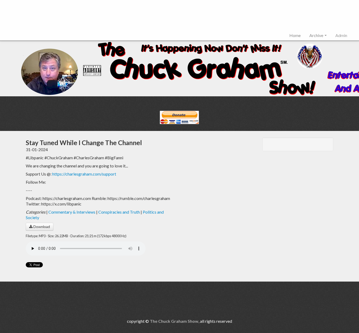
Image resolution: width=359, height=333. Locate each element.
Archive (316, 35)
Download (41, 226)
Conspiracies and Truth (119, 211)
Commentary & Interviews (71, 211)
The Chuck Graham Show (174, 321)
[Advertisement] (101, 17)
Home (295, 35)
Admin (341, 35)
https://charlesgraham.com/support (84, 173)
